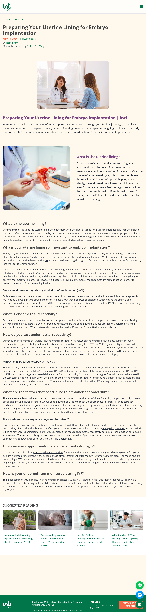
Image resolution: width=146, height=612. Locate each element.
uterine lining (82, 132)
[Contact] (140, 605)
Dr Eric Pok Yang (36, 46)
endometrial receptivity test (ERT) (76, 344)
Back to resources (16, 19)
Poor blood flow (71, 408)
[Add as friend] (140, 585)
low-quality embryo (75, 279)
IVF (46, 260)
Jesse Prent (12, 42)
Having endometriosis (15, 425)
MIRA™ (102, 344)
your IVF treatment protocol (52, 347)
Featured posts (28, 38)
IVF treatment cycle (55, 483)
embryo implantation (118, 132)
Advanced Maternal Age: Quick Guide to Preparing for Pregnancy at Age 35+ (19, 539)
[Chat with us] (140, 595)
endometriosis (129, 405)
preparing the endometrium (48, 452)
